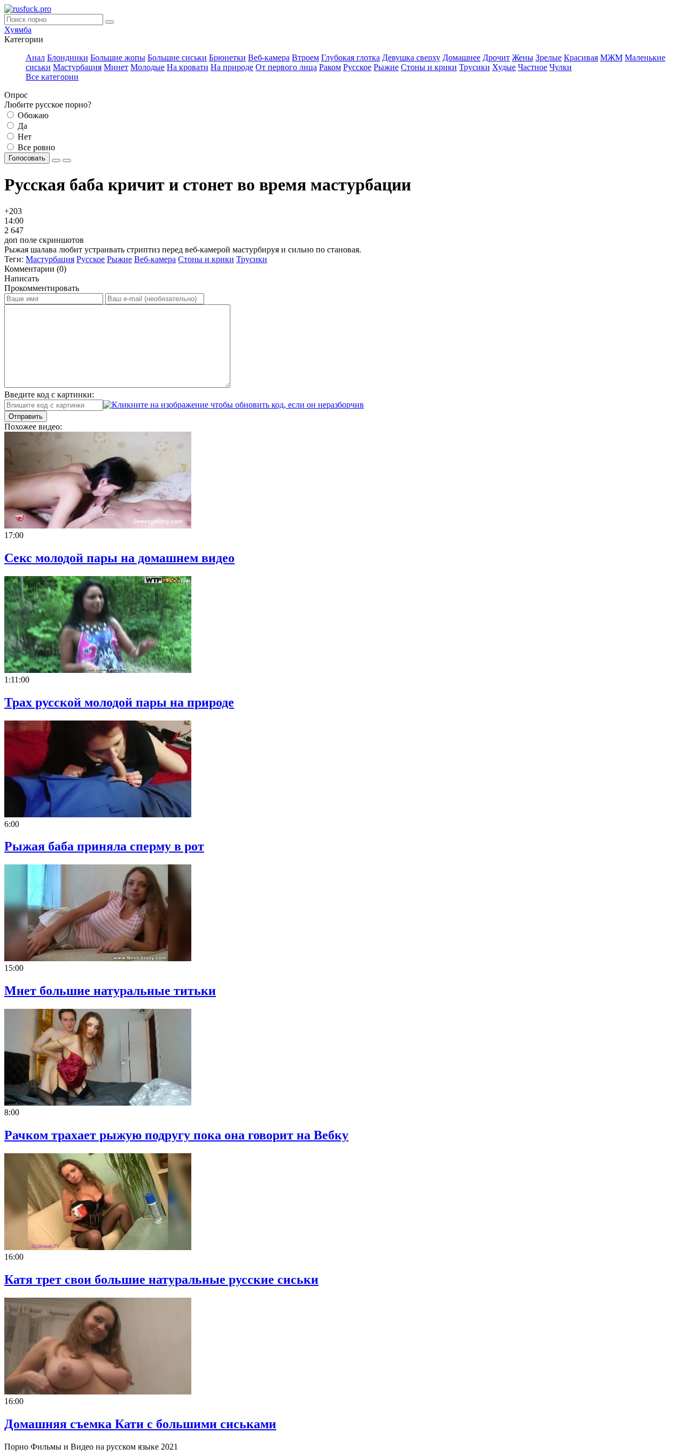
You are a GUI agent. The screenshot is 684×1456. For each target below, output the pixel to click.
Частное (532, 67)
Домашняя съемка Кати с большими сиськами (140, 1424)
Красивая (581, 57)
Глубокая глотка (350, 57)
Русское (357, 67)
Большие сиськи (177, 57)
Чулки (560, 67)
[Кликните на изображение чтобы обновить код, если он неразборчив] (233, 404)
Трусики (474, 67)
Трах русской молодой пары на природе (119, 702)
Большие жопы (117, 57)
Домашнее (461, 57)
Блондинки (67, 57)
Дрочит (496, 57)
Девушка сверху (411, 57)
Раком (330, 67)
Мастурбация (77, 67)
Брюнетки (227, 57)
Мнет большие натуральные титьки (110, 991)
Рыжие (386, 67)
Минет (116, 67)
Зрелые (548, 57)
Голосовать (27, 158)
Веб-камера (269, 57)
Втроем (305, 57)
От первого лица (286, 67)
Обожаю (32, 115)
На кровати (187, 67)
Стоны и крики (429, 67)
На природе (232, 67)
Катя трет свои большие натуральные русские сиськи (161, 1279)
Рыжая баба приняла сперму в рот (104, 846)
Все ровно (35, 147)
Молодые (147, 67)
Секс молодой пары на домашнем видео (119, 558)
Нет (23, 136)
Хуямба (18, 29)
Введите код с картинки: (49, 394)
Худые (504, 67)
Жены (522, 57)
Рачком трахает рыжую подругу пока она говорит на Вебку (176, 1135)
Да (21, 126)
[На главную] (27, 8)
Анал (35, 57)
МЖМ (611, 57)
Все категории (52, 76)
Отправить (26, 416)
